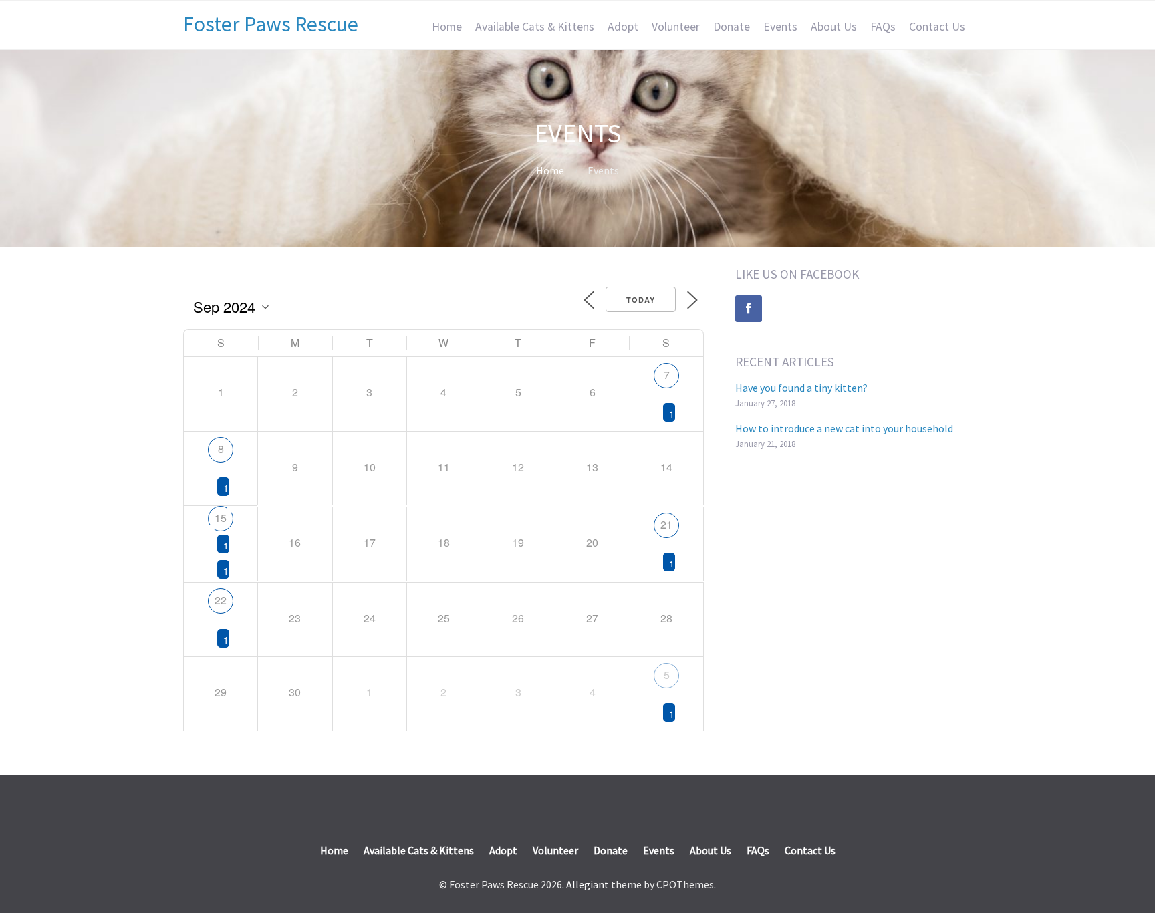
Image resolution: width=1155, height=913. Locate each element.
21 (666, 524)
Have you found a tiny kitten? (801, 387)
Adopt (623, 26)
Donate (731, 26)
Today (640, 300)
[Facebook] (748, 308)
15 (221, 517)
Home (447, 26)
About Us (834, 26)
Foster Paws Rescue (270, 24)
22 (221, 600)
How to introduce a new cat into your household (844, 428)
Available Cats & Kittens (534, 26)
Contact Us (937, 26)
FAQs (883, 26)
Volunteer (676, 26)
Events (780, 26)
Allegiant (587, 884)
